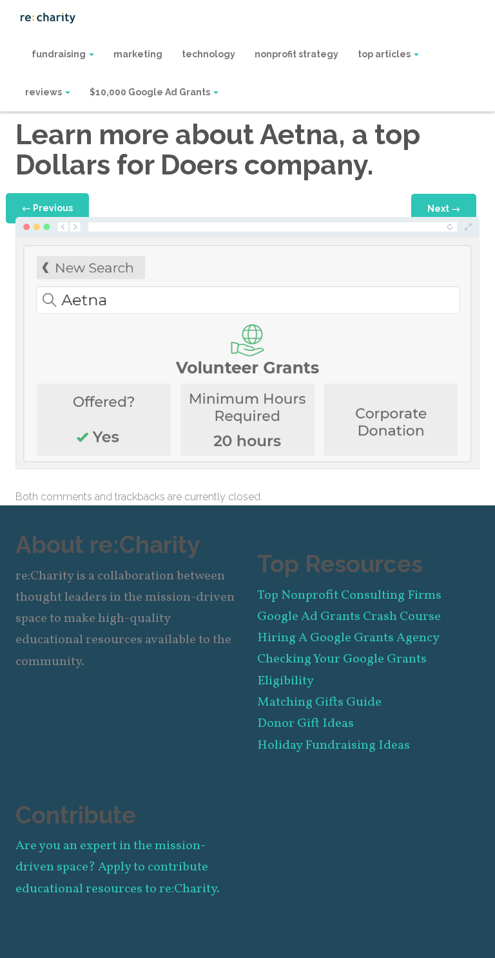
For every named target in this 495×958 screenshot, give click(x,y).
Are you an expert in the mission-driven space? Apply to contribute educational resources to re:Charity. (117, 867)
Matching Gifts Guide (319, 702)
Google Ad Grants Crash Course (349, 617)
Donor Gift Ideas (305, 724)
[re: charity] (47, 17)
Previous (47, 208)
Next (443, 208)
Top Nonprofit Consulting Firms (349, 596)
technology (208, 54)
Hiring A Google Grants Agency (348, 638)
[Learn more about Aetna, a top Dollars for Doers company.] (247, 342)
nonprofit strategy (296, 54)
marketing (137, 54)
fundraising (60, 54)
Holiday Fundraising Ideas (333, 746)
